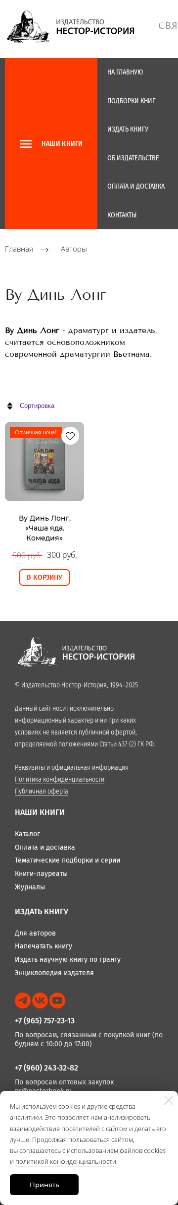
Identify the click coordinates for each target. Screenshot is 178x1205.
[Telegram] (23, 1000)
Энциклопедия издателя (54, 973)
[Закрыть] (168, 1100)
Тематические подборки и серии (67, 860)
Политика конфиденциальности (59, 779)
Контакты (121, 215)
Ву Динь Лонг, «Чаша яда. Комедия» (45, 528)
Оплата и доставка (136, 186)
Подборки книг (131, 101)
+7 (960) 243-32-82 (46, 1067)
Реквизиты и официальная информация (72, 767)
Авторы (74, 249)
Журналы (30, 887)
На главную (125, 72)
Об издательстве (133, 158)
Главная (19, 249)
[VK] (40, 1000)
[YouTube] (57, 1000)
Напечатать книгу (43, 946)
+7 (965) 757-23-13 (45, 1020)
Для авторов (35, 933)
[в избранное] (70, 436)
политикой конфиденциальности (65, 1161)
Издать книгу (127, 129)
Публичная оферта (41, 791)
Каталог (27, 834)
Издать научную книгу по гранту (68, 959)
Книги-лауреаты (41, 874)
